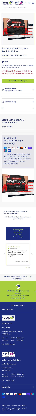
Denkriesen (5, 55)
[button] (29, 3)
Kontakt (8, 408)
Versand (17, 65)
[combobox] (18, 8)
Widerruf (12, 410)
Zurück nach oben (17, 305)
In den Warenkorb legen (18, 81)
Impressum (5, 410)
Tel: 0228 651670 (8, 380)
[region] (18, 254)
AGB (3, 408)
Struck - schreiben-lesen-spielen (16, 405)
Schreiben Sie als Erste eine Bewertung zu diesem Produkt (18, 218)
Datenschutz (16, 408)
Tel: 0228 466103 (8, 344)
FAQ (18, 410)
